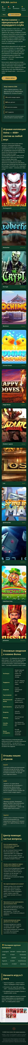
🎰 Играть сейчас (9, 78)
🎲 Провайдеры (16, 7)
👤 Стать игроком (14, 14)
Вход (4, 14)
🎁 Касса (9, 7)
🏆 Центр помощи (24, 8)
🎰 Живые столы (4, 8)
